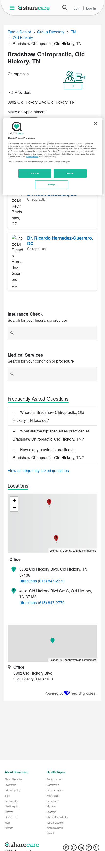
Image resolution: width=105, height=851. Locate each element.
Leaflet (54, 550)
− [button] (14, 508)
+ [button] (14, 500)
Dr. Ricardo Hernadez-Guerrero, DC (60, 241)
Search (65, 7)
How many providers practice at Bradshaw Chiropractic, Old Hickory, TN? (48, 453)
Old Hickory (23, 37)
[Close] (95, 123)
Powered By (54, 693)
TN (73, 32)
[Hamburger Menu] (13, 8)
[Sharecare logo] (52, 844)
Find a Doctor (19, 32)
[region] (53, 156)
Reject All (35, 173)
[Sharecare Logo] (34, 7)
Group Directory (50, 32)
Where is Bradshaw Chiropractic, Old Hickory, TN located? (48, 416)
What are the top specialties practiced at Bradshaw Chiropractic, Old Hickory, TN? (51, 435)
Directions (28, 581)
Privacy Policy (32, 156)
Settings (51, 184)
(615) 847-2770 (51, 581)
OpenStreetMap (72, 550)
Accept (70, 173)
